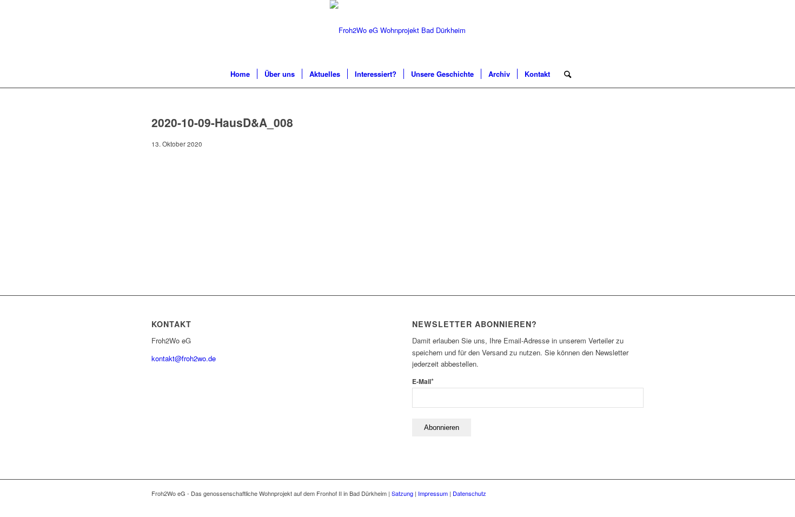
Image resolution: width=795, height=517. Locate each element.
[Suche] (564, 74)
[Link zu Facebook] (635, 493)
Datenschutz (469, 493)
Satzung (402, 493)
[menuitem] (240, 74)
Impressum (433, 493)
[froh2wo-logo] (398, 30)
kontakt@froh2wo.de (183, 358)
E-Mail (423, 381)
